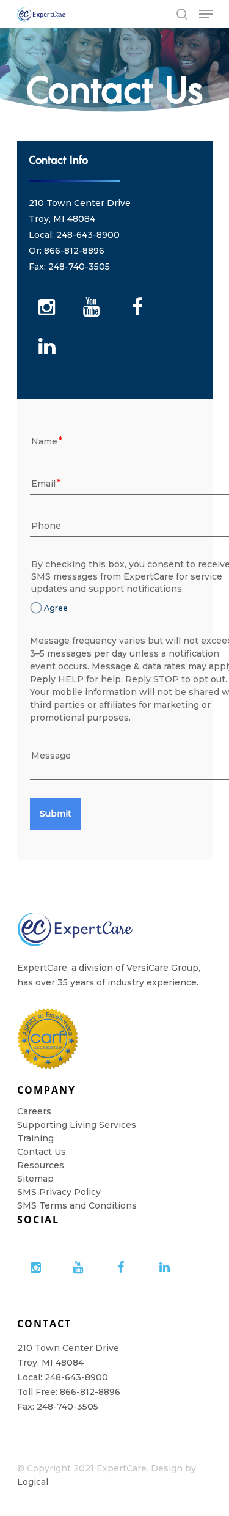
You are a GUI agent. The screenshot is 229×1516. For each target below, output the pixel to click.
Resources (40, 1165)
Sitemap (35, 1178)
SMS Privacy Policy (59, 1192)
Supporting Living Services (76, 1124)
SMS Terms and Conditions (77, 1205)
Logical (32, 1481)
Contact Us (41, 1151)
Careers (34, 1111)
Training (35, 1138)
